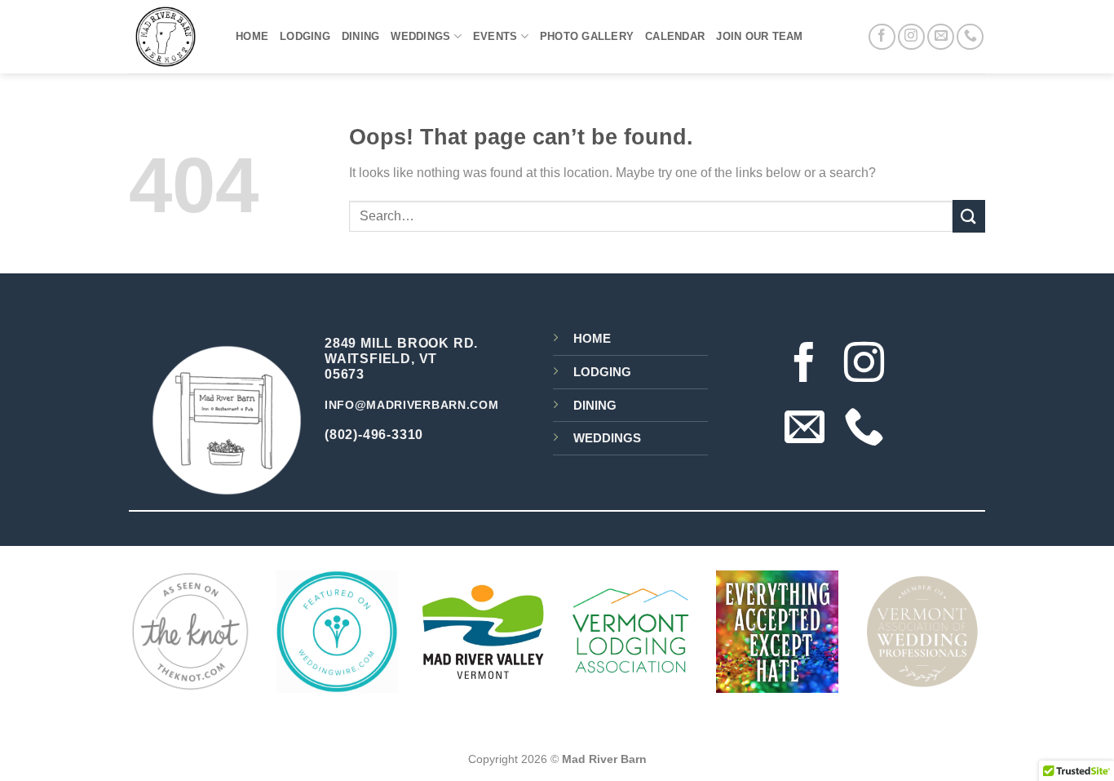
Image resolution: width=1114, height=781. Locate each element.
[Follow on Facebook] (882, 37)
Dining (361, 36)
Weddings (420, 36)
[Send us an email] (940, 37)
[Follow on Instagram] (911, 37)
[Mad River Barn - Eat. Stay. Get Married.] (170, 36)
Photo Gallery (587, 36)
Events (495, 36)
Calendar (675, 36)
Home (252, 36)
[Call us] (970, 37)
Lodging (305, 36)
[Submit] (969, 216)
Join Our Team (759, 36)
